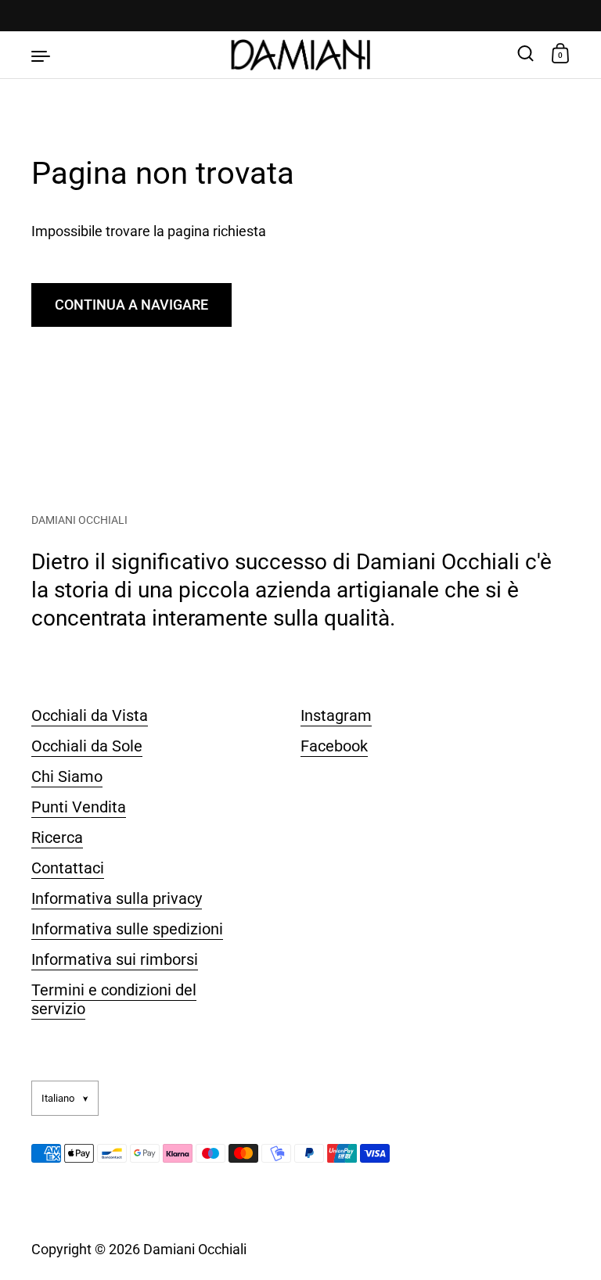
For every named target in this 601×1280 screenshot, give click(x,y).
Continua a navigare (131, 304)
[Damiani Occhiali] (301, 54)
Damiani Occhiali (195, 1249)
